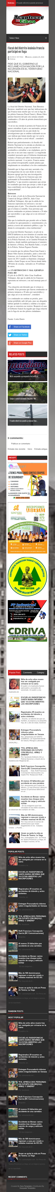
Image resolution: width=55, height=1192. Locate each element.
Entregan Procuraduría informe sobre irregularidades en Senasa (32, 905)
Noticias (12, 59)
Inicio (30, 449)
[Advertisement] (20, 655)
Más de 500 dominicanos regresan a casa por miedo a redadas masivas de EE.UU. (30, 975)
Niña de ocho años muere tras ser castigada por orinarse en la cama (32, 859)
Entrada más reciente (16, 449)
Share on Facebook (22, 327)
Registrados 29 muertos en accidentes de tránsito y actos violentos (31, 891)
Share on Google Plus (23, 343)
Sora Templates (26, 1186)
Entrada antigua (40, 449)
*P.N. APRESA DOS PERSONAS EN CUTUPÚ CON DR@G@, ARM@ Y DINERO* (32, 918)
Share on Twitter (20, 335)
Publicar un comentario (20, 444)
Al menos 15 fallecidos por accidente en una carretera (30, 944)
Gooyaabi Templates (27, 1188)
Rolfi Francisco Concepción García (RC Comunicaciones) (31, 932)
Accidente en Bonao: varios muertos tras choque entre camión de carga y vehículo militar (30, 959)
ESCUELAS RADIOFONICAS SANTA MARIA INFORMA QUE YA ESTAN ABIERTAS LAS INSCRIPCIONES (31, 875)
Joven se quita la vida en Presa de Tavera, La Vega (32, 989)
